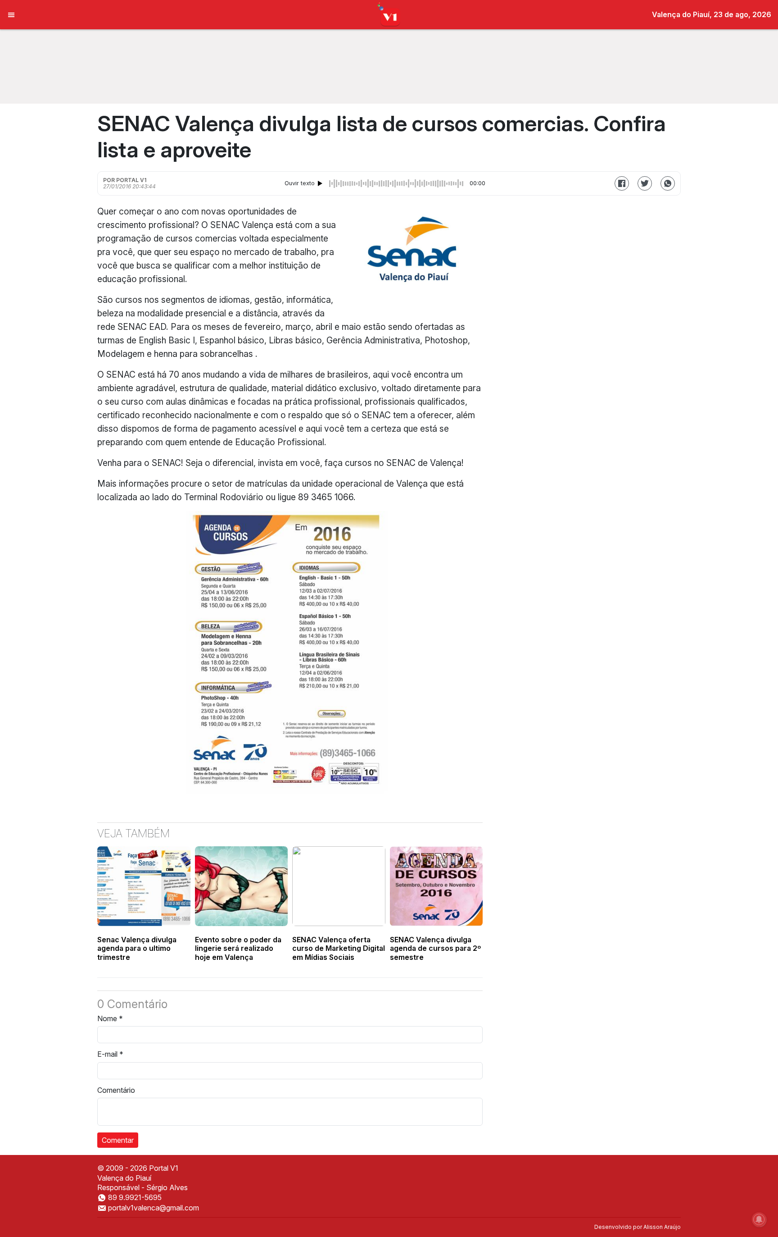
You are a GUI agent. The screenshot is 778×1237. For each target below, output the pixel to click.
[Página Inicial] (389, 13)
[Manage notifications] (759, 1219)
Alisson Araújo (662, 1226)
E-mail (110, 1054)
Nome (110, 1018)
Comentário (116, 1090)
